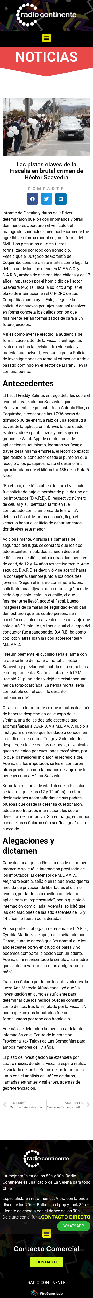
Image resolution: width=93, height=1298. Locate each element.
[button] (46, 38)
